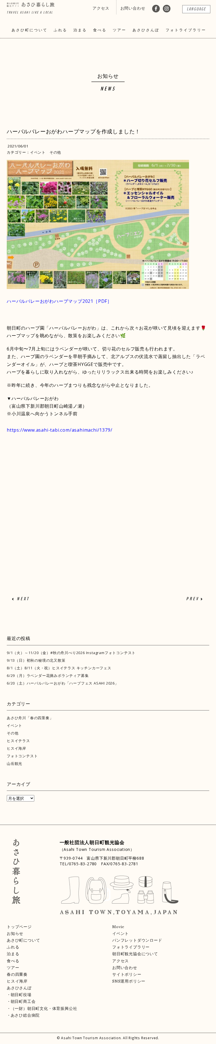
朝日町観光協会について (135, 953)
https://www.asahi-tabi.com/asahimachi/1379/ (59, 430)
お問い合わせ (132, 8)
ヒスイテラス (18, 740)
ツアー (119, 30)
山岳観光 (14, 763)
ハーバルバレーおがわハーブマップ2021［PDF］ (59, 301)
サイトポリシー (126, 974)
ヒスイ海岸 (16, 748)
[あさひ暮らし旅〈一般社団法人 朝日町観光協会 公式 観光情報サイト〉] (31, 4)
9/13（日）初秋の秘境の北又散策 (36, 660)
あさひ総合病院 (25, 1015)
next (23, 599)
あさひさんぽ (145, 30)
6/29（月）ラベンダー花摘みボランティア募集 (48, 675)
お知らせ (15, 933)
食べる (100, 30)
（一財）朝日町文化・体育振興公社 (44, 1008)
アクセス (101, 8)
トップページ (19, 926)
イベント (38, 152)
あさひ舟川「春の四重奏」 (30, 717)
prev (192, 599)
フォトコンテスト (22, 755)
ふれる (60, 30)
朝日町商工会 (23, 1001)
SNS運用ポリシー (128, 981)
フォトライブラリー (186, 30)
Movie (118, 926)
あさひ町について (30, 30)
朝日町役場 (21, 994)
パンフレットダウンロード (137, 940)
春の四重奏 (17, 974)
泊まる (80, 30)
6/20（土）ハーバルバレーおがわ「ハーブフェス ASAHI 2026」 (63, 683)
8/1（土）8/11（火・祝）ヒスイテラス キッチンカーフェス (59, 667)
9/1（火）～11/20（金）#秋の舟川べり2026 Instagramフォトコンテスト (71, 652)
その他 (55, 152)
